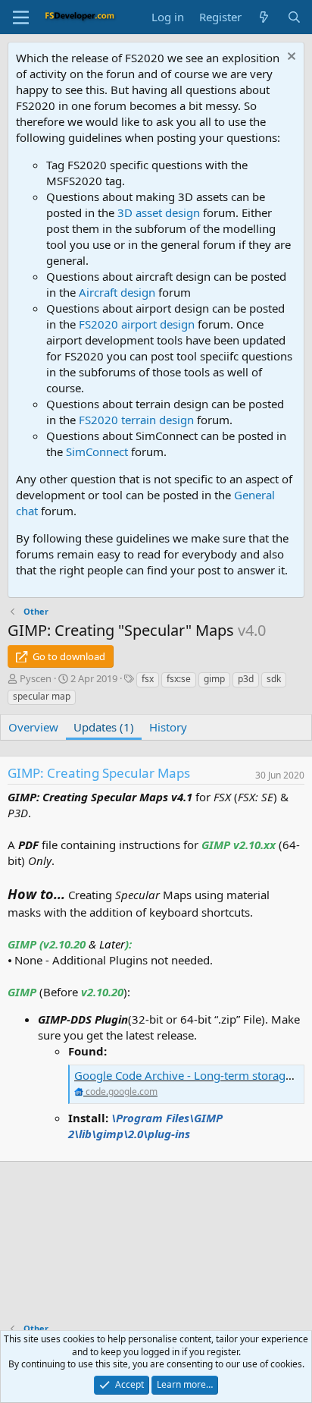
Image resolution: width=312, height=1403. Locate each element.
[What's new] (264, 17)
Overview (33, 727)
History (168, 727)
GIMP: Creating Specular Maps (99, 773)
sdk (274, 678)
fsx (148, 678)
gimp (214, 678)
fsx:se (179, 678)
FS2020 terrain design (136, 419)
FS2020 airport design (137, 324)
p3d (246, 678)
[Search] (294, 17)
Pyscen (35, 678)
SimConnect (97, 451)
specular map (41, 696)
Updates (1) (103, 727)
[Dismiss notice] (289, 58)
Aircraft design (117, 292)
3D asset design (158, 212)
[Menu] (21, 17)
